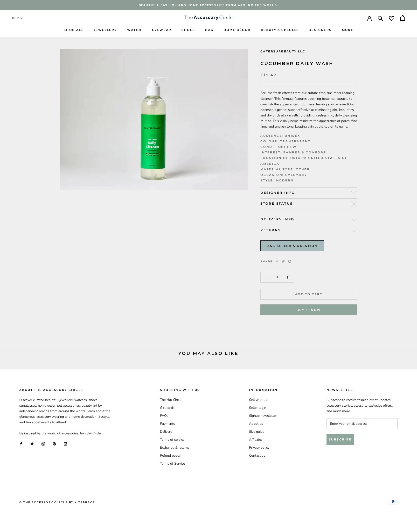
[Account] (369, 18)
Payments (167, 423)
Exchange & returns (174, 447)
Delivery (166, 431)
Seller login (257, 407)
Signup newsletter (263, 415)
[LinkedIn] (65, 443)
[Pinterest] (289, 261)
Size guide (256, 431)
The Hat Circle (170, 399)
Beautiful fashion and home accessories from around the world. (208, 5)
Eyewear (162, 30)
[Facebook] (277, 261)
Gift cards (167, 407)
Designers (320, 30)
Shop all (73, 30)
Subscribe (340, 439)
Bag (209, 30)
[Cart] (402, 18)
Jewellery (105, 30)
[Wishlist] (391, 18)
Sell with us (258, 399)
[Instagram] (43, 443)
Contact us (257, 455)
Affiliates (256, 439)
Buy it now (309, 310)
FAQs (164, 415)
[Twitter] (283, 261)
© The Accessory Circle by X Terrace (57, 502)
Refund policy (170, 455)
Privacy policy (259, 447)
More (348, 30)
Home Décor (237, 30)
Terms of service (172, 439)
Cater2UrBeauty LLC (282, 51)
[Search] (380, 18)
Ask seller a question (292, 246)
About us (256, 423)
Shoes (188, 30)
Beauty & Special (280, 30)
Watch (134, 30)
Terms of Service (172, 463)
